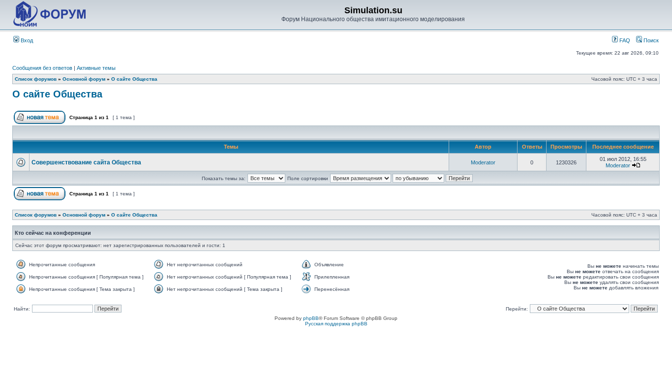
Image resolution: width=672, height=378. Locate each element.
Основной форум (83, 79)
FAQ (624, 40)
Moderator (483, 162)
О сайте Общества (134, 79)
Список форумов (36, 79)
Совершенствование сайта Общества (86, 162)
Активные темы (96, 68)
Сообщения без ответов (42, 68)
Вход (26, 40)
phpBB (311, 318)
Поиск (650, 40)
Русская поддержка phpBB (336, 323)
